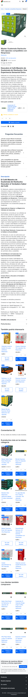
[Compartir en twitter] (11, 126)
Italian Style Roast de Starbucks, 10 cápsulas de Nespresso (6, 603)
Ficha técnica (5, 324)
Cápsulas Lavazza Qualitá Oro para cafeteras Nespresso (6, 348)
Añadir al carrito (14, 122)
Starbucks (3, 55)
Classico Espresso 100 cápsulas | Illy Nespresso (21, 348)
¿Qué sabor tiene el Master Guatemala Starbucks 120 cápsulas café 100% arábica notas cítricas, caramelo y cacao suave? (12, 152)
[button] (20, 1)
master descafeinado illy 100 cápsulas (6, 564)
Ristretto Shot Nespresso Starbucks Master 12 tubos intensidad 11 (6, 496)
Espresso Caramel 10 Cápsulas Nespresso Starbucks (21, 639)
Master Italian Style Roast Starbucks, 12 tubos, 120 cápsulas (6, 461)
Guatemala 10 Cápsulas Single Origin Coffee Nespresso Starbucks (20, 604)
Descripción (5, 176)
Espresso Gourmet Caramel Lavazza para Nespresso (21, 380)
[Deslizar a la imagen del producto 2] (10, 42)
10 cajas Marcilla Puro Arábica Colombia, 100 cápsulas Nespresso (20, 496)
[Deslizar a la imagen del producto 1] (4, 42)
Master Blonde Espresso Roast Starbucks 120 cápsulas (5, 411)
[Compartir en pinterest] (13, 126)
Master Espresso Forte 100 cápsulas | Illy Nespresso (6, 530)
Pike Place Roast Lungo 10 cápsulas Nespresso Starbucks (6, 639)
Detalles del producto (8, 320)
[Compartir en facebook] (8, 126)
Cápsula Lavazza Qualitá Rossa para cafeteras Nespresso (21, 565)
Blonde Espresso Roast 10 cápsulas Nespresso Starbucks (21, 461)
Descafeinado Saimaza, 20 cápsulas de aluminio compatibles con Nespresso (20, 533)
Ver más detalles (7, 358)
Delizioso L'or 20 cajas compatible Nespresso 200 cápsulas (6, 381)
